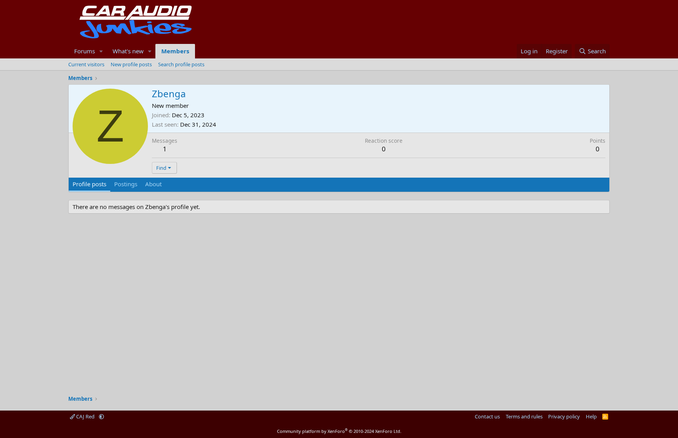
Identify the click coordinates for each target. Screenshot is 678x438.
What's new (128, 51)
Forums (84, 51)
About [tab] (153, 184)
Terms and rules (524, 416)
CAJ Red (85, 416)
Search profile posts (181, 64)
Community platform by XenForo (339, 431)
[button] (101, 51)
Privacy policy (564, 416)
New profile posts (131, 64)
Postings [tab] (125, 184)
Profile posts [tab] (89, 184)
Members (175, 51)
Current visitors (86, 64)
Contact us (487, 416)
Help (591, 416)
